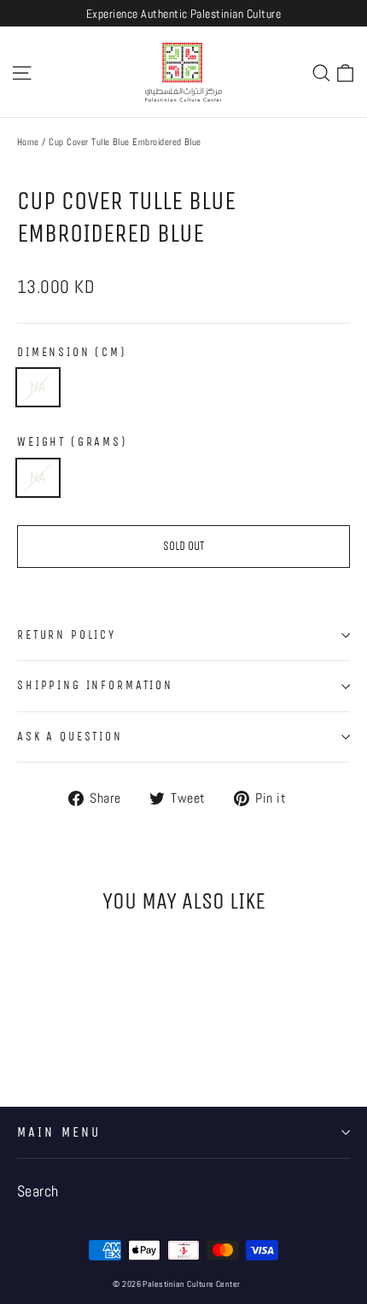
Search (38, 1191)
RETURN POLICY (66, 635)
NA (38, 386)
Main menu (59, 1132)
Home (28, 142)
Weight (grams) (72, 442)
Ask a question (70, 736)
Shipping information (95, 685)
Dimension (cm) (72, 352)
